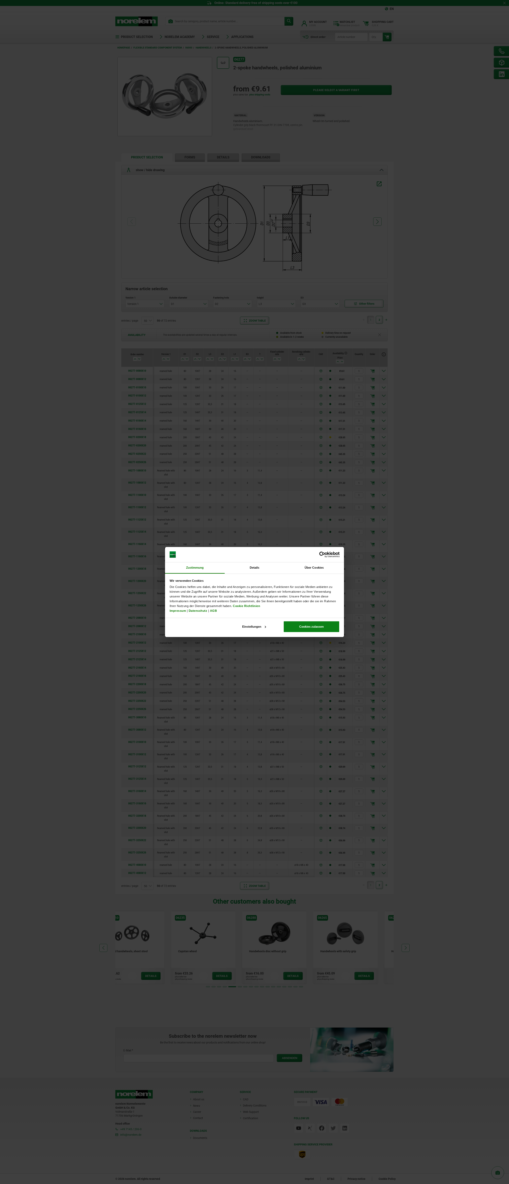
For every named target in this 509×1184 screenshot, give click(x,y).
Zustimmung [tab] (195, 567)
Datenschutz (198, 610)
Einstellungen (251, 626)
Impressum (178, 610)
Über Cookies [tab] (314, 567)
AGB (213, 610)
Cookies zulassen (311, 626)
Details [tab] (254, 567)
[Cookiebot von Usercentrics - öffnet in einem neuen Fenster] (322, 555)
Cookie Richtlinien (246, 606)
